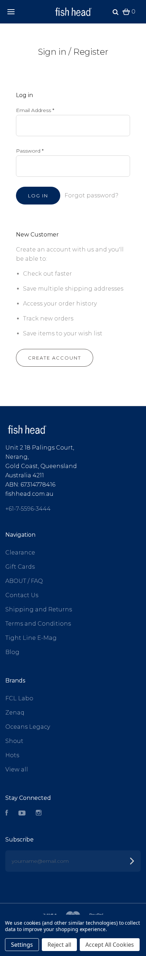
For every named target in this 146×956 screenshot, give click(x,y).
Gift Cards (20, 566)
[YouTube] (22, 813)
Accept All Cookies (109, 945)
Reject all (59, 945)
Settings (22, 945)
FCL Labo (19, 698)
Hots (12, 755)
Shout (14, 741)
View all (16, 769)
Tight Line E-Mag (31, 637)
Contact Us (21, 595)
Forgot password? (91, 195)
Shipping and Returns (38, 609)
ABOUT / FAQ (24, 581)
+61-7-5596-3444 (28, 508)
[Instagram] (38, 813)
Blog (12, 652)
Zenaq (14, 712)
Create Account (54, 358)
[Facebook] (6, 813)
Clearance (20, 552)
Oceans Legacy (27, 726)
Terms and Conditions (38, 623)
